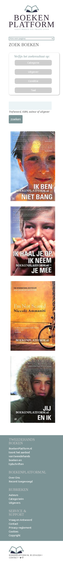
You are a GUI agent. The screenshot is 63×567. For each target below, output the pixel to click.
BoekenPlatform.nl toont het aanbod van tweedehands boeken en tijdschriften (20, 456)
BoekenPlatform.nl (27, 472)
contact (13, 558)
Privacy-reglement (20, 527)
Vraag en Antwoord (20, 519)
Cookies (13, 531)
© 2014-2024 (35, 555)
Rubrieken (18, 489)
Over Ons (14, 477)
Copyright (14, 535)
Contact (13, 523)
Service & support (17, 512)
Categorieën (16, 498)
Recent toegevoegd (21, 481)
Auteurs (13, 495)
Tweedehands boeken (22, 441)
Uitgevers (14, 502)
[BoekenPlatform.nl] (31, 16)
